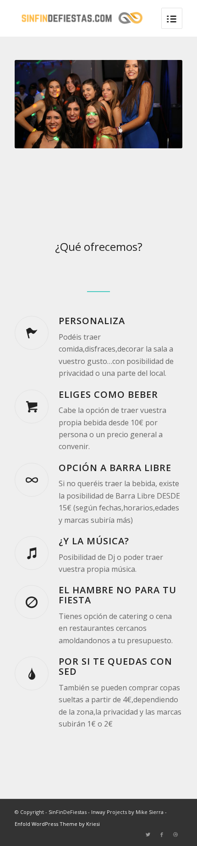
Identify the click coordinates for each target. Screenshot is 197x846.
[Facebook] (162, 834)
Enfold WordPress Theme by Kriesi (57, 823)
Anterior (35, 104)
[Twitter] (148, 834)
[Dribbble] (175, 834)
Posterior (161, 104)
